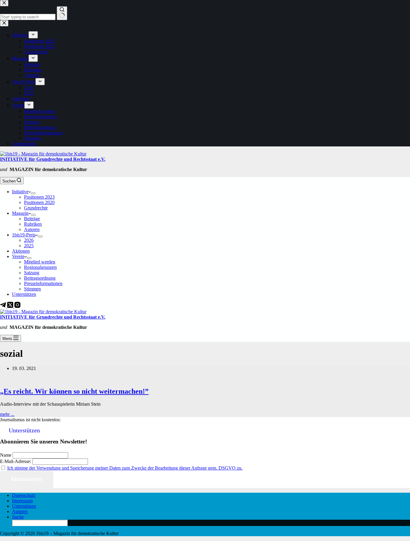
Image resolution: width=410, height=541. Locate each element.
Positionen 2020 (39, 202)
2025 (29, 245)
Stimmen (32, 288)
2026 (29, 240)
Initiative (20, 191)
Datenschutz (23, 495)
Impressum (22, 500)
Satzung (31, 272)
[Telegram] (3, 306)
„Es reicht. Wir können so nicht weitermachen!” (74, 391)
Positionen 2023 (39, 197)
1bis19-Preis (23, 234)
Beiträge (32, 218)
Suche (18, 516)
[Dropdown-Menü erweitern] (33, 193)
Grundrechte (36, 207)
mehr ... (7, 414)
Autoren (32, 229)
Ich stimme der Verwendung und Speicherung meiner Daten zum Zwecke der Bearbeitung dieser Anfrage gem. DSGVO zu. (125, 467)
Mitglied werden (39, 261)
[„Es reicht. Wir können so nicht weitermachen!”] (115, 378)
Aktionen (21, 251)
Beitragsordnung (40, 278)
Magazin (20, 213)
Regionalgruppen (40, 267)
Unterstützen (24, 294)
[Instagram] (17, 306)
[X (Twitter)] (10, 306)
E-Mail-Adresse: (15, 461)
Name (5, 455)
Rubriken (33, 224)
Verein (18, 256)
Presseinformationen (43, 283)
